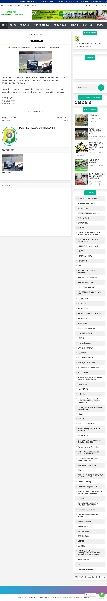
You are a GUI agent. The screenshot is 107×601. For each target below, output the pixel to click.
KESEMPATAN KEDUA (86, 328)
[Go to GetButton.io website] (102, 599)
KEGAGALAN (83, 309)
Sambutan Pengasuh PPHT (88, 487)
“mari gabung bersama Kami (88, 198)
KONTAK (81, 338)
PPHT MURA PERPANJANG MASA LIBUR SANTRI (88, 453)
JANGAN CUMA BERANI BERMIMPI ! (87, 271)
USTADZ (81, 541)
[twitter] (89, 5)
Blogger (102, 577)
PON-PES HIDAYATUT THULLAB (36, 128)
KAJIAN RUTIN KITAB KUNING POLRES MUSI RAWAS (97, 176)
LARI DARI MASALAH (86, 348)
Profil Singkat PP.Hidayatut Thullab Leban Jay (88, 459)
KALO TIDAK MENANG (86, 287)
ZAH (79, 564)
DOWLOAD (87, 25)
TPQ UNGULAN (84, 531)
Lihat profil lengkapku (83, 46)
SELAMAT (81, 498)
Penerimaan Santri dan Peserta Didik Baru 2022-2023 (89, 441)
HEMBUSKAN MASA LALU (88, 246)
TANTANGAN (83, 526)
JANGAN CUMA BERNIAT (87, 277)
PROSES (66, 120)
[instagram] (102, 5)
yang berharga (83, 559)
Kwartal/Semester (84, 343)
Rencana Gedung (84, 482)
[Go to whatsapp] (102, 594)
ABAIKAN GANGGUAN (86, 203)
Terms (10, 6)
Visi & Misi (81, 546)
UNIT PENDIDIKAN (41, 25)
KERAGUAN (37, 112)
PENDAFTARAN (60, 25)
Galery (100, 25)
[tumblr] (99, 5)
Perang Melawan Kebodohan (88, 447)
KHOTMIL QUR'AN (85, 333)
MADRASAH (82, 353)
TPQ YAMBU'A (83, 536)
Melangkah (82, 394)
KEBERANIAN (83, 299)
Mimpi (80, 414)
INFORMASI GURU (85, 256)
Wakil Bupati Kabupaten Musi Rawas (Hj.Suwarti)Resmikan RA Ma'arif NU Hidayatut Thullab (89, 552)
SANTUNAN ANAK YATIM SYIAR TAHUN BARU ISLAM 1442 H (90, 492)
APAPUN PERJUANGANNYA (88, 213)
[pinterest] (105, 5)
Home (3, 6)
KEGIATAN (74, 25)
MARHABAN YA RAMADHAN (89, 368)
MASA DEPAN (6, 120)
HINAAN (81, 251)
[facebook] (86, 5)
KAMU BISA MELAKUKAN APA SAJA (89, 293)
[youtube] (93, 5)
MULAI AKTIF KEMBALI (94, 161)
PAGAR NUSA (83, 435)
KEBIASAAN (82, 304)
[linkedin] (96, 5)
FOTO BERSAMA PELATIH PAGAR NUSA (95, 131)
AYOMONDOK (83, 218)
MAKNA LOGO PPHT (86, 358)
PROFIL (13, 25)
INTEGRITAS (82, 261)
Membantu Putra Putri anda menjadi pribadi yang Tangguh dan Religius (89, 400)
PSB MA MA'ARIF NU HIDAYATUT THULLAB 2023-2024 (90, 476)
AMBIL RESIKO (83, 208)
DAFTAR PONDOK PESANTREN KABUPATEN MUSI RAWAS (96, 146)
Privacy (17, 6)
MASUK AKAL (94, 115)
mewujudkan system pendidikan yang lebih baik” (90, 408)
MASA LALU (82, 384)
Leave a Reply (54, 47)
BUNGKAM (82, 228)
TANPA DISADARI (84, 521)
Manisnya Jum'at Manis (86, 363)
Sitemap (26, 6)
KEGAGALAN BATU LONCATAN (89, 314)
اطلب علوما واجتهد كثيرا (85, 569)
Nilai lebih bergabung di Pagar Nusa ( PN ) (89, 429)
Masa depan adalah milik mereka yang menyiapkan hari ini (90, 378)
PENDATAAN (25, 25)
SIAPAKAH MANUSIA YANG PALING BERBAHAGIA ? (88, 504)
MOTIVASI (81, 419)
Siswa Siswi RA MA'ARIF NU (88, 510)
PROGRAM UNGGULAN (87, 465)
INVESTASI (82, 266)
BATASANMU (83, 223)
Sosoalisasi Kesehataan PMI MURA (88, 515)
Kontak (34, 6)
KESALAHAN (83, 323)
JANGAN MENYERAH (86, 282)
